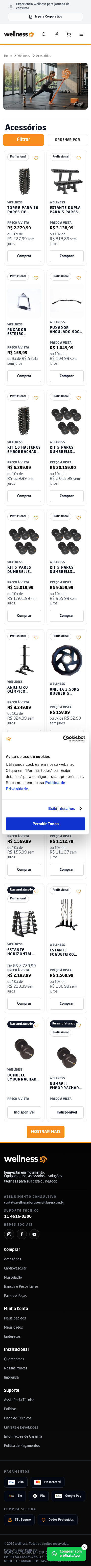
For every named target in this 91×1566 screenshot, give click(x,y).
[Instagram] (9, 1234)
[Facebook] (22, 1234)
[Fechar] (84, 1547)
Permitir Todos (46, 824)
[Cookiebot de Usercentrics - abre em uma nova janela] (64, 738)
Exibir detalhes (61, 808)
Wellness (23, 56)
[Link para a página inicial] (8, 56)
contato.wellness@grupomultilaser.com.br (34, 1202)
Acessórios (43, 56)
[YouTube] (34, 1234)
